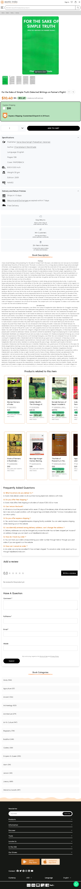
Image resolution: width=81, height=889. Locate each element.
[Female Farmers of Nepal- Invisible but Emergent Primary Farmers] (59, 399)
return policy (10, 514)
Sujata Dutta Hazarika (35, 464)
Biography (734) (9, 731)
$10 (9, 108)
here (57, 540)
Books (7, 13)
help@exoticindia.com (40, 533)
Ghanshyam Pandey (12, 464)
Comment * (7, 598)
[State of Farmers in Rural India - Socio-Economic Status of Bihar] (14, 455)
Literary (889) (8, 782)
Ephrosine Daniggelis (34, 408)
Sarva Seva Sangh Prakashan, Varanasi (33, 142)
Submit (11, 661)
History (12, 13)
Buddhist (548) (8, 739)
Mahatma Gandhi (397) (11, 790)
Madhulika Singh (60, 464)
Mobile (5, 644)
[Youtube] (32, 871)
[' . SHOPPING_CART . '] (75, 2)
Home (3, 13)
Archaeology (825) (10, 705)
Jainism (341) (7, 773)
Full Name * (7, 616)
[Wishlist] (71, 2)
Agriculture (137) (9, 689)
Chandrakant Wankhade (25, 147)
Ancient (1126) (8, 697)
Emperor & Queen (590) (12, 756)
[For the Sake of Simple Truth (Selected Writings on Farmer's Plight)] (5, 80)
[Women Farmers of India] (14, 399)
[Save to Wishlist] (69, 92)
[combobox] (40, 7)
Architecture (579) (9, 714)
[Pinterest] (23, 871)
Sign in (67, 2)
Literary (17, 13)
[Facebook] (18, 871)
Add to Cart (53, 128)
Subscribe (67, 813)
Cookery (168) (8, 748)
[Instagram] (26, 871)
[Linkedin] (29, 871)
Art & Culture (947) (10, 722)
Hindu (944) (7, 680)
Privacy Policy (54, 656)
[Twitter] (21, 871)
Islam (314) (7, 765)
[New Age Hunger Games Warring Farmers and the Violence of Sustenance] (37, 455)
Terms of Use (43, 656)
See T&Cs (44, 224)
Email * (6, 629)
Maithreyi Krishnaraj (11, 408)
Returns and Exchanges (17, 201)
